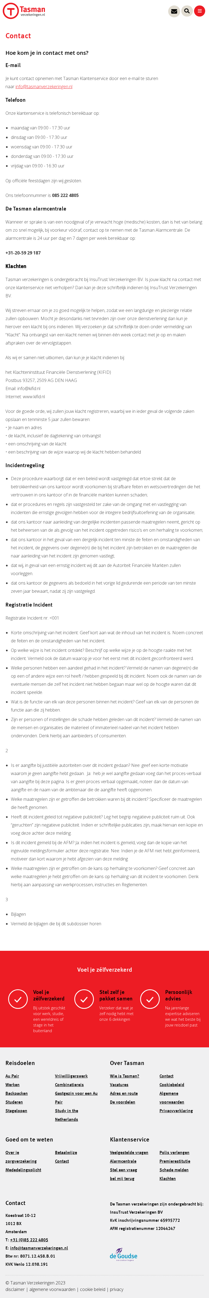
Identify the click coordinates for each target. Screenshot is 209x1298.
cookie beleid (92, 1289)
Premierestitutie (174, 1161)
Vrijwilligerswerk (71, 1076)
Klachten (167, 1179)
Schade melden (174, 1170)
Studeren (14, 1102)
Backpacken (16, 1094)
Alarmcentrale (123, 1161)
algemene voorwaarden (52, 1289)
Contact (166, 1076)
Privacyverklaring (176, 1111)
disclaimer (15, 1289)
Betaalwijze (66, 1153)
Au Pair (12, 1076)
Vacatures (119, 1085)
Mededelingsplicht (23, 1170)
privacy (116, 1289)
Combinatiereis (69, 1085)
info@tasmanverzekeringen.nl (44, 87)
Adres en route (124, 1094)
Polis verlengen (174, 1153)
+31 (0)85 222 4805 (29, 1240)
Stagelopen (16, 1111)
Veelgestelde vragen (129, 1153)
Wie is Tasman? (124, 1076)
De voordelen (122, 1102)
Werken (12, 1085)
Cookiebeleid (171, 1085)
